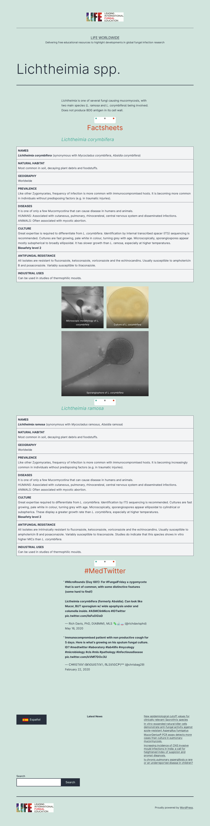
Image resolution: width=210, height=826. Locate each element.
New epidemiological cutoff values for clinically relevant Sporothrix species (167, 718)
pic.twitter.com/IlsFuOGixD (84, 616)
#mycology (126, 647)
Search (20, 776)
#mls (95, 652)
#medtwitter (79, 647)
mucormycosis (129, 100)
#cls (88, 652)
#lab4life (112, 647)
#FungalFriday (116, 582)
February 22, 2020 (77, 669)
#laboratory (96, 647)
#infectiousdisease (129, 652)
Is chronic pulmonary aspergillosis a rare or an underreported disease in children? (168, 761)
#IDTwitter (118, 611)
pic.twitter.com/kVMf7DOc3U (86, 657)
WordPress (186, 807)
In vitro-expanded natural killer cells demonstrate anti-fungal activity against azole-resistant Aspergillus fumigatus (168, 727)
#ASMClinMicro (99, 611)
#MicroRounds (75, 582)
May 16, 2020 (74, 628)
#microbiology (75, 652)
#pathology (108, 652)
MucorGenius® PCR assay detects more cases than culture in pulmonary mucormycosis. (168, 738)
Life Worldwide (105, 38)
